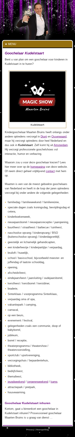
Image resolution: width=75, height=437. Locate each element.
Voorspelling (42, 429)
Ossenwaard (58, 136)
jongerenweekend (37, 381)
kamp (54, 381)
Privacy (30, 429)
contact (50, 171)
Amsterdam (61, 145)
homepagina (37, 166)
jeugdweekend (16, 381)
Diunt (44, 136)
